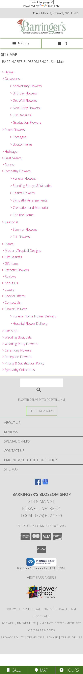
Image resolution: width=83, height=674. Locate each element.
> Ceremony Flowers (17, 350)
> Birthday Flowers (23, 93)
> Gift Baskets (12, 257)
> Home (7, 72)
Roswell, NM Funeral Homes (29, 609)
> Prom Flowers (13, 130)
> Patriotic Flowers (15, 270)
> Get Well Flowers (23, 100)
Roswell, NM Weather (18, 623)
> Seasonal (10, 222)
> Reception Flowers (16, 357)
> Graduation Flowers (25, 122)
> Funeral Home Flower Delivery (33, 316)
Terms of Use (71, 637)
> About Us (10, 283)
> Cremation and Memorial (29, 207)
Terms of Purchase (42, 637)
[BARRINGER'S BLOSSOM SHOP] (41, 33)
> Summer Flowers (23, 229)
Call (15, 670)
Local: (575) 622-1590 (41, 515)
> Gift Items (10, 263)
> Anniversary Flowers (26, 86)
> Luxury (8, 289)
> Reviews (9, 276)
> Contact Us (11, 302)
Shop (23, 43)
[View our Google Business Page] (45, 483)
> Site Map (9, 331)
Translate (54, 6)
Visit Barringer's (41, 577)
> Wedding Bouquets (17, 337)
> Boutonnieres (21, 144)
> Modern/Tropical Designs (21, 250)
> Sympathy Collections (18, 370)
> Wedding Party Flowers (19, 344)
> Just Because (20, 115)
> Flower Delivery (14, 309)
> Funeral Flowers (23, 178)
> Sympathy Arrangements (29, 200)
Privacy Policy (12, 637)
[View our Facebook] (38, 483)
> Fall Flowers (20, 237)
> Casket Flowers (22, 193)
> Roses (8, 164)
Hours (71, 670)
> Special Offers (13, 296)
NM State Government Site (60, 623)
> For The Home (22, 215)
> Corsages (18, 137)
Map (43, 670)
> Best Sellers (12, 158)
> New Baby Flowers (25, 108)
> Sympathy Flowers (16, 171)
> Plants (7, 244)
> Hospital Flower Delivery (28, 323)
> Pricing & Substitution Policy (23, 363)
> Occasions (11, 78)
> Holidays (9, 151)
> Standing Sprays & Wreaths (31, 185)
